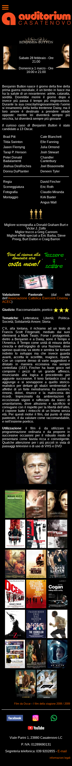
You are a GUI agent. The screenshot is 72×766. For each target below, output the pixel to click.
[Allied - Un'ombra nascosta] (36, 653)
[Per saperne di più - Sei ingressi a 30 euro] (54, 259)
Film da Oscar (22, 703)
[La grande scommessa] (15, 653)
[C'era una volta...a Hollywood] (25, 683)
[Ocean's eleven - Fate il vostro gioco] (57, 563)
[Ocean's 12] (15, 593)
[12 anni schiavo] (57, 623)
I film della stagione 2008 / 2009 (51, 703)
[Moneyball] (15, 503)
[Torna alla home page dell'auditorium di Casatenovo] (36, 17)
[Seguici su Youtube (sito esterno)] (36, 727)
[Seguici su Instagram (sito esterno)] (35, 717)
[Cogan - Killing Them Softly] (57, 593)
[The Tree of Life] (36, 503)
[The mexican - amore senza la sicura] (36, 563)
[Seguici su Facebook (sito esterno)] (14, 717)
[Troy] (15, 563)
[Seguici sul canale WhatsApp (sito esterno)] (54, 717)
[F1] (47, 683)
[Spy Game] (57, 533)
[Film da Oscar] (36, 214)
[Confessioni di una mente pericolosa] (36, 533)
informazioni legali (60, 757)
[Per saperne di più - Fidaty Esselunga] (36, 281)
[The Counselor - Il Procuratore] (36, 623)
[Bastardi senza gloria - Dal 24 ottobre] (15, 533)
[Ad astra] (57, 653)
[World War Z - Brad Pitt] (15, 623)
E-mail (62, 751)
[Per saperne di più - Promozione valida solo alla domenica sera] (24, 259)
